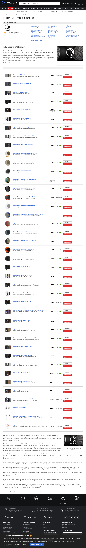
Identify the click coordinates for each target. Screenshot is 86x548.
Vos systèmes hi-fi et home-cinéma (68, 524)
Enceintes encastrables (35, 32)
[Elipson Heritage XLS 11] (8, 373)
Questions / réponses (7, 524)
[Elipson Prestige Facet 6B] (8, 101)
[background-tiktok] (77, 517)
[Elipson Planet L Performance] (7, 153)
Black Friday (45, 525)
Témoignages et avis (27, 525)
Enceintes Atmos (51, 28)
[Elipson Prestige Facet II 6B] (8, 127)
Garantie (7, 527)
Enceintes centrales (52, 30)
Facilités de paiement (7, 528)
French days (45, 527)
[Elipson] (7, 27)
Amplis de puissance (70, 25)
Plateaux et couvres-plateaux (71, 36)
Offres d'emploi (26, 531)
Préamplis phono (51, 37)
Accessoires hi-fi (51, 25)
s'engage (27, 528)
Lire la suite (6, 62)
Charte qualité (25, 527)
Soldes (44, 524)
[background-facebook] (65, 517)
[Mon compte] (79, 3)
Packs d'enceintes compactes (71, 35)
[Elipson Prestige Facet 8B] (8, 267)
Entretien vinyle (51, 34)
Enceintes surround (34, 34)
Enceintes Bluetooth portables (36, 30)
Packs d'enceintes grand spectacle (37, 36)
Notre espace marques (10, 14)
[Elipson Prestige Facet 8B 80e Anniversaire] (8, 284)
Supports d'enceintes (70, 37)
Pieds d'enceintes (51, 36)
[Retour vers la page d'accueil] (9, 3)
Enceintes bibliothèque (25, 14)
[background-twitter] (68, 517)
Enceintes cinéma (69, 30)
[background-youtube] (71, 517)
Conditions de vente (7, 530)
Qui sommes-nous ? (26, 524)
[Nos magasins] (75, 3)
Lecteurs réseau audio (35, 35)
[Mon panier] (82, 3)
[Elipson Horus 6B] (8, 75)
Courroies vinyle (34, 27)
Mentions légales (6, 531)
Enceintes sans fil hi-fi (52, 32)
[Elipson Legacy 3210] (8, 390)
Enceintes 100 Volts (34, 28)
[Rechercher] (57, 3)
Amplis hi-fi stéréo (34, 26)
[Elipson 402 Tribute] (8, 408)
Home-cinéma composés (70, 34)
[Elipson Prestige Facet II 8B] (8, 338)
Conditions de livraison (7, 525)
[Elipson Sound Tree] (7, 426)
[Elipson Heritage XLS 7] (8, 311)
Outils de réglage (51, 35)
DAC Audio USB (51, 27)
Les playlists (64, 527)
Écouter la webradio (66, 525)
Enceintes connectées (52, 31)
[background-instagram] (74, 517)
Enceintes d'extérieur (70, 31)
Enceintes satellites (69, 32)
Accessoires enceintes (35, 25)
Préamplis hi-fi (33, 37)
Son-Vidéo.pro (25, 530)
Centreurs (68, 26)
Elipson (17, 14)
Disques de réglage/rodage (71, 27)
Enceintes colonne (34, 31)
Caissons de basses (51, 26)
